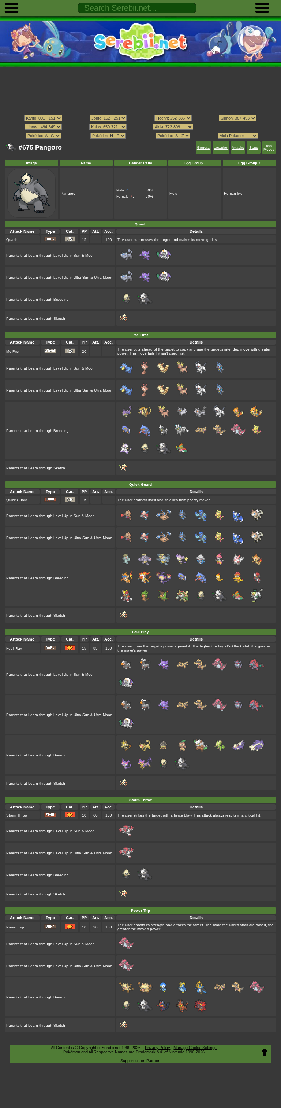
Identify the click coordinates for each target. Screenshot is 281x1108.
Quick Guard (16, 500)
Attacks (238, 148)
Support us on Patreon (140, 1061)
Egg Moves (268, 147)
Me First (12, 351)
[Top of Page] (264, 1052)
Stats (253, 148)
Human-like (233, 193)
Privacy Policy (157, 1047)
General (203, 148)
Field (173, 193)
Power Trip (15, 927)
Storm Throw (16, 815)
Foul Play (14, 648)
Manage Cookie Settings (195, 1047)
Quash (12, 240)
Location (221, 148)
